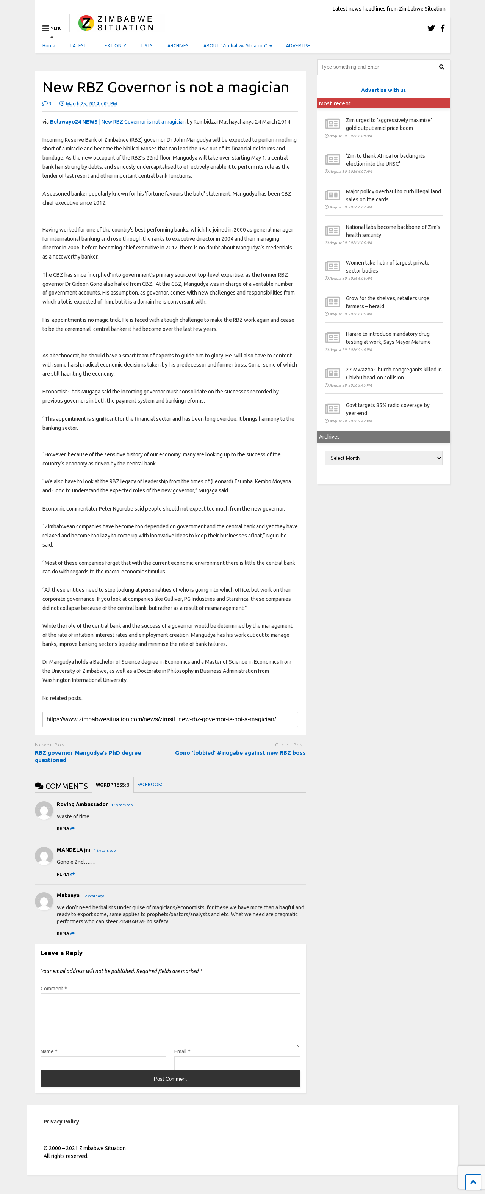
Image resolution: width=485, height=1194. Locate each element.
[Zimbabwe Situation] (117, 28)
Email (182, 1051)
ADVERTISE (298, 45)
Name (49, 1051)
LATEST (78, 45)
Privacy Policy (61, 1122)
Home (48, 45)
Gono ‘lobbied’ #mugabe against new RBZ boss (240, 752)
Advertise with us (383, 90)
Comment (54, 989)
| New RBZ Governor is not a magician (118, 122)
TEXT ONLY (114, 45)
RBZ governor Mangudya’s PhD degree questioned (88, 756)
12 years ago (122, 805)
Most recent (335, 103)
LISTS (146, 45)
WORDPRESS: (113, 784)
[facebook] (442, 28)
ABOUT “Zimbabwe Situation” (235, 45)
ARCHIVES (177, 45)
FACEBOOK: (150, 784)
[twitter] (431, 28)
